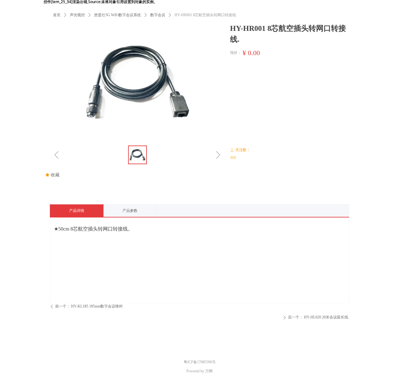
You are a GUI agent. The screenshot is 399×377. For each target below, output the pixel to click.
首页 (56, 15)
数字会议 (157, 15)
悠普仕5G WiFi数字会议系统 (117, 15)
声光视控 (77, 15)
